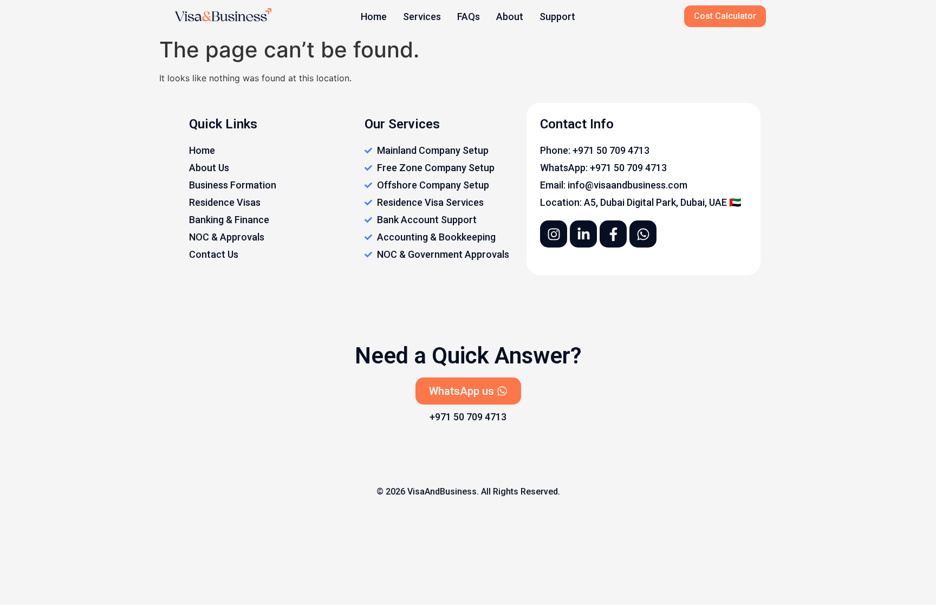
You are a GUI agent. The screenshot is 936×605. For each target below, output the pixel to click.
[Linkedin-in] (583, 234)
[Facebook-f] (613, 234)
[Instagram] (553, 234)
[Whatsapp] (642, 234)
